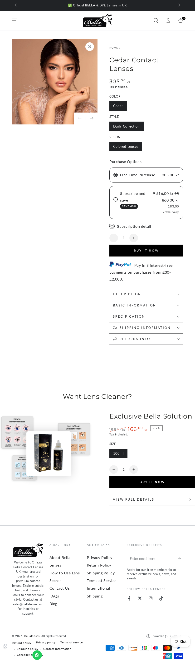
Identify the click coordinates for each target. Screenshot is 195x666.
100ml (118, 453)
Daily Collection (126, 126)
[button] (156, 20)
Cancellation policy (30, 654)
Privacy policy (45, 642)
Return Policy (99, 565)
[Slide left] (16, 5)
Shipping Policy (101, 573)
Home (113, 47)
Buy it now (146, 250)
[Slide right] (179, 5)
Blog (53, 603)
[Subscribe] (180, 558)
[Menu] (14, 20)
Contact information (57, 649)
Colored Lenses (125, 146)
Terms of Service (102, 580)
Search (55, 580)
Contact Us (59, 588)
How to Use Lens (64, 573)
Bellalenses (32, 636)
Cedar (118, 106)
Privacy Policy (99, 557)
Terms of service (71, 642)
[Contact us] (37, 655)
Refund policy (21, 643)
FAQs (54, 596)
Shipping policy (28, 649)
